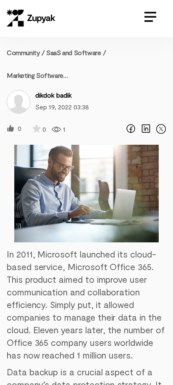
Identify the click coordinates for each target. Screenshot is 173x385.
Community (26, 52)
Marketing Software (35, 75)
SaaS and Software (73, 52)
